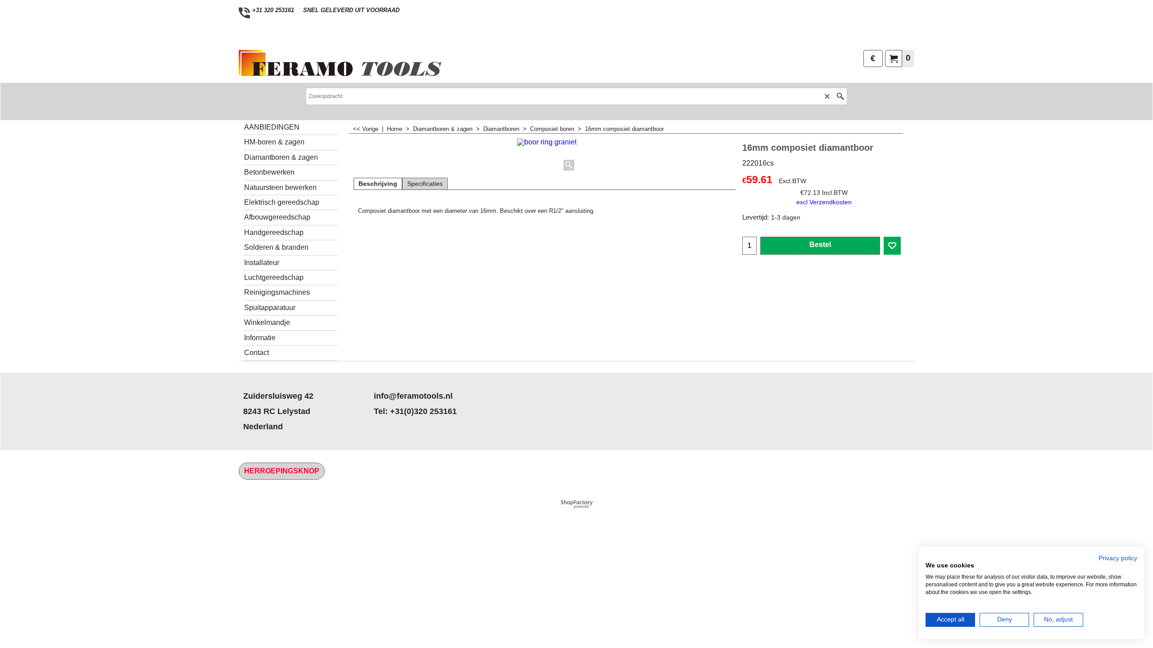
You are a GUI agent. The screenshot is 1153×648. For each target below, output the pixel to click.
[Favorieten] (892, 245)
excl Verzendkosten (824, 202)
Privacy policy (1118, 558)
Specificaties (425, 183)
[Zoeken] (840, 96)
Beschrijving (378, 183)
